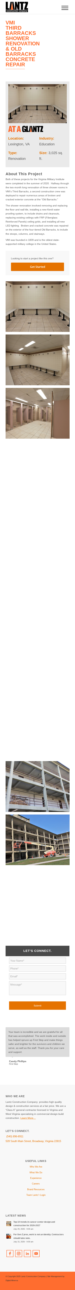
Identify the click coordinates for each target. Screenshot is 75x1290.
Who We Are (36, 1166)
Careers (36, 1183)
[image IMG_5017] (39, 414)
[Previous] (58, 1030)
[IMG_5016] (37, 103)
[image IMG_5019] (39, 361)
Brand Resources (36, 1189)
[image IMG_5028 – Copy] (39, 734)
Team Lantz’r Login (36, 1195)
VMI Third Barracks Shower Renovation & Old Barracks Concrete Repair (23, 43)
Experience (36, 1178)
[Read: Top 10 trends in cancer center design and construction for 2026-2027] (9, 1224)
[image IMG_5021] (39, 521)
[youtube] (36, 1253)
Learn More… (28, 1118)
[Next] (65, 1030)
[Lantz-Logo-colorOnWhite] (31, 7)
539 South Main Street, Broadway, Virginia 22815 (33, 1141)
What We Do (35, 1172)
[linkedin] (27, 1253)
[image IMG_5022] (39, 574)
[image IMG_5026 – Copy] (39, 681)
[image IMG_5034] (39, 841)
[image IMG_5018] (39, 468)
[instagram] (18, 1253)
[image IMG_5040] (39, 894)
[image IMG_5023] (39, 628)
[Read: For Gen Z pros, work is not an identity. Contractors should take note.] (9, 1236)
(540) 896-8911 (14, 1136)
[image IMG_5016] (39, 308)
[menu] (64, 8)
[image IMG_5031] (39, 788)
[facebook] (9, 1253)
